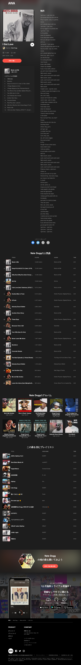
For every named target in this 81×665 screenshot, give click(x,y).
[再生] (32, 45)
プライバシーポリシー (40, 655)
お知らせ (10, 636)
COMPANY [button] (28, 627)
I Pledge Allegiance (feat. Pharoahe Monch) (18, 88)
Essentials (56, 306)
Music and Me (15, 70)
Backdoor (9, 81)
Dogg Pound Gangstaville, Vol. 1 (25, 435)
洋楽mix (13, 539)
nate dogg (14, 488)
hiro (43, 481)
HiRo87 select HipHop (17, 526)
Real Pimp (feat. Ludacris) (13, 102)
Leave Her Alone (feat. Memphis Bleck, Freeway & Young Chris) (31, 383)
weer (43, 500)
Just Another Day (17, 370)
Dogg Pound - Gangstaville (56, 414)
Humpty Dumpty (46, 468)
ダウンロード (11, 631)
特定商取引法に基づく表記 (67, 655)
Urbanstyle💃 (45, 507)
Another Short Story (12, 98)
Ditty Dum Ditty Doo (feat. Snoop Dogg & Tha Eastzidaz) (21, 105)
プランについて (12, 633)
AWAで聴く (12, 61)
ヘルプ (10, 638)
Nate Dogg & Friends (59, 370)
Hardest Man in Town (18, 294)
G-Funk (14, 300)
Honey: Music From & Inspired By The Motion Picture (67, 383)
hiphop (13, 481)
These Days (15, 319)
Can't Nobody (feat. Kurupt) (14, 95)
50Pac (43, 519)
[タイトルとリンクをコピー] (43, 242)
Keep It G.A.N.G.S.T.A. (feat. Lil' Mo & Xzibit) (18, 83)
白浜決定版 (14, 475)
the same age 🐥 (16, 500)
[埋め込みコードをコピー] (48, 242)
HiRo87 (44, 526)
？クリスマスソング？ (17, 520)
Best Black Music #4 (17, 462)
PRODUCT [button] (11, 627)
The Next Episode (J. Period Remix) (22, 358)
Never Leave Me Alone (18, 338)
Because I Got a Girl (18, 326)
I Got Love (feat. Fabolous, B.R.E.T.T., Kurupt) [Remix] (21, 110)
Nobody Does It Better (18, 307)
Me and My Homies (17, 377)
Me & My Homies (9, 413)
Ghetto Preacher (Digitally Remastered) (64, 294)
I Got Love (30, 620)
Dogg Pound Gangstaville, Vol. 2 (40, 435)
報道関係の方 (27, 640)
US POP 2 (14, 513)
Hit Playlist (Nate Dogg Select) (40, 414)
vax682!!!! (44, 462)
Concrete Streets (11, 100)
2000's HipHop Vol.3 (17, 456)
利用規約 (31, 655)
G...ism (44, 475)
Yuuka (43, 494)
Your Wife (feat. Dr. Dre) (13, 93)
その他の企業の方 (28, 644)
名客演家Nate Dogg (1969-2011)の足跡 (22, 507)
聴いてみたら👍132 (16, 494)
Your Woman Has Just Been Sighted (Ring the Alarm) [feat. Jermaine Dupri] (26, 91)
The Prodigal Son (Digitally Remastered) (71, 414)
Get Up (14, 281)
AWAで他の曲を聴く (50, 566)
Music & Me (10, 107)
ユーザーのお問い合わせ (29, 638)
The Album (72, 434)
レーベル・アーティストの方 (30, 642)
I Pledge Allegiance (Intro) (13, 86)
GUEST (44, 456)
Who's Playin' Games (25, 413)
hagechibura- (15, 469)
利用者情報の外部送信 (53, 655)
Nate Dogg (14, 48)
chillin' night (14, 532)
